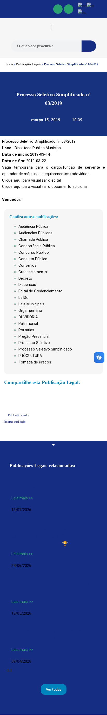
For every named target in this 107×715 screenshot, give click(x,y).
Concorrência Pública (36, 246)
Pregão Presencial (33, 336)
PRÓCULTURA (30, 355)
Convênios (27, 265)
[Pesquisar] (89, 46)
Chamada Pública (33, 239)
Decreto (25, 278)
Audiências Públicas (35, 233)
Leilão (23, 297)
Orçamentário (30, 310)
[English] (82, 5)
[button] (5, 9)
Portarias (26, 330)
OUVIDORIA (28, 317)
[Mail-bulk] (68, 9)
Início (9, 64)
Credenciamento (32, 272)
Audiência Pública (33, 226)
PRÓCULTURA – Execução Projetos (48, 488)
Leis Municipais (31, 304)
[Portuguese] (91, 5)
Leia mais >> (22, 498)
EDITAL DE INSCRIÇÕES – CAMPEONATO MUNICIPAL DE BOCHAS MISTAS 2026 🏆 (46, 536)
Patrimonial (28, 323)
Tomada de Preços (34, 362)
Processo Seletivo (34, 342)
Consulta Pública (32, 259)
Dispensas (27, 284)
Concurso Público (33, 252)
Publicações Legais (28, 64)
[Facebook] (58, 9)
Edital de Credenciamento (40, 291)
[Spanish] (82, 12)
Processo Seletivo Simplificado (45, 349)
